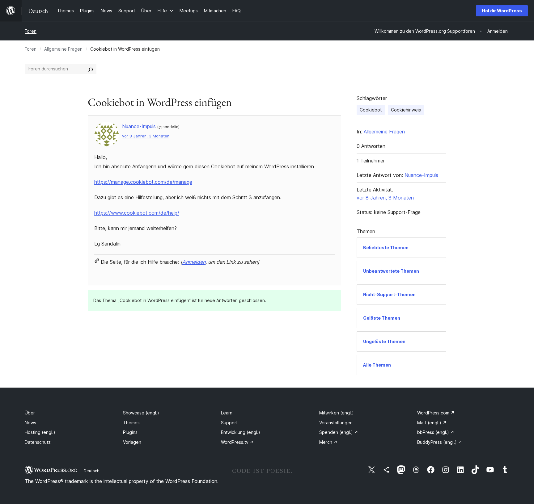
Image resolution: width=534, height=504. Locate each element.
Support (229, 422)
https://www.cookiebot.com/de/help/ (136, 213)
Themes (131, 422)
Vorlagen (132, 442)
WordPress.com (436, 412)
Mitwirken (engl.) (336, 412)
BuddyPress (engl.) (439, 442)
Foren (30, 31)
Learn (226, 412)
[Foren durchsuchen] (90, 69)
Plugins (130, 432)
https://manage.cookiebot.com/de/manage (143, 182)
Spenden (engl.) (338, 432)
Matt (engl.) (432, 422)
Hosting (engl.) (40, 432)
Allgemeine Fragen (63, 49)
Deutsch (92, 470)
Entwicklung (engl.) (240, 432)
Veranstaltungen (336, 422)
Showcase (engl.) (141, 412)
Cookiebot (371, 109)
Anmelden (194, 262)
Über (30, 412)
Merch (328, 442)
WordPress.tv (237, 442)
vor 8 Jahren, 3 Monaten (145, 136)
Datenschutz (38, 442)
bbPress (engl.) (435, 432)
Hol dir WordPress (502, 10)
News (30, 422)
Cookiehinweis (406, 109)
